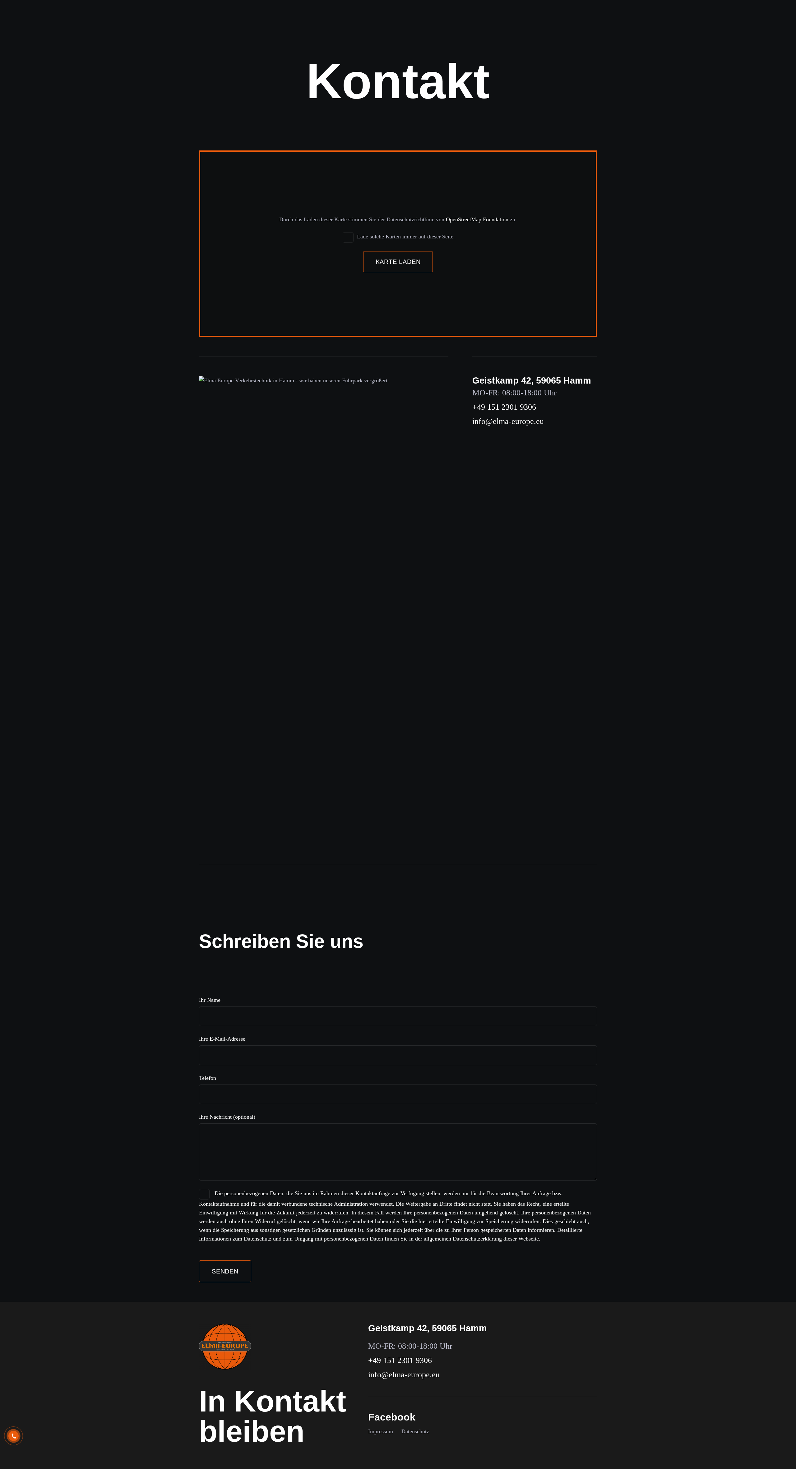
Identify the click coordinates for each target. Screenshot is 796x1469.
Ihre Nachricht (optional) (227, 1117)
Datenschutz (415, 1431)
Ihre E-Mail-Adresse (222, 1039)
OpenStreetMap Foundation (477, 219)
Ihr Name (209, 1000)
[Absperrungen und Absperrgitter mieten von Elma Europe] (225, 1347)
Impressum (380, 1431)
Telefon (207, 1078)
